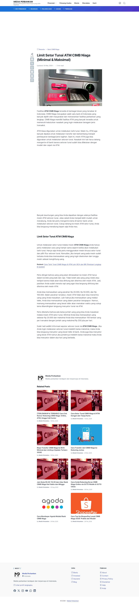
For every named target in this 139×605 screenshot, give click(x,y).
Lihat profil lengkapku (23, 585)
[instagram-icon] (22, 590)
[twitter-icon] (19, 590)
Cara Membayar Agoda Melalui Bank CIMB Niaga (51, 517)
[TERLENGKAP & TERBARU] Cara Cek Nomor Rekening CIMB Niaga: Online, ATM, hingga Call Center (52, 415)
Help (104, 585)
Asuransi (76, 579)
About (104, 573)
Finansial (51, 3)
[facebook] (32, 59)
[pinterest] (32, 76)
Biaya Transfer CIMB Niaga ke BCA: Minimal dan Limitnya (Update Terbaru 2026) (52, 450)
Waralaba (86, 3)
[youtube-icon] (26, 590)
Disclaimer (106, 582)
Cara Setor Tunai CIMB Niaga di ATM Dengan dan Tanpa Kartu (85, 414)
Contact (105, 576)
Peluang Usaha (65, 3)
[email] (32, 80)
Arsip (104, 588)
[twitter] (32, 63)
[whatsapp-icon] (30, 590)
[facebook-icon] (15, 590)
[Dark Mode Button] (120, 3)
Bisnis (76, 3)
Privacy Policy (107, 579)
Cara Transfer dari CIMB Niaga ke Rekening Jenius (84, 449)
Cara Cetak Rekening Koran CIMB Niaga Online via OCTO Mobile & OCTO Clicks (86, 484)
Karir (95, 3)
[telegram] (32, 72)
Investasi (76, 576)
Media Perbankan (23, 2)
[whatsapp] (32, 67)
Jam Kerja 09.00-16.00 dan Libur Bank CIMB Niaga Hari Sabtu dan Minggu (52, 483)
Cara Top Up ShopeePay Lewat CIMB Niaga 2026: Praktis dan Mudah (85, 517)
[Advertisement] (69, 30)
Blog (75, 582)
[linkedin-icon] (34, 590)
